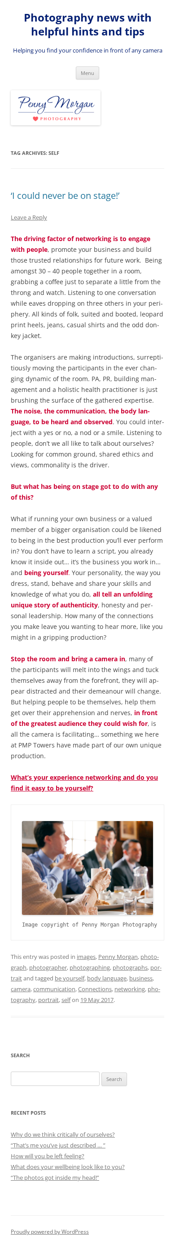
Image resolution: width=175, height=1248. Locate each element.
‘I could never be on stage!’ (65, 195)
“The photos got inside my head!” (55, 1177)
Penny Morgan (118, 957)
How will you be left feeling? (47, 1156)
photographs (130, 967)
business (141, 978)
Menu (87, 73)
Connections (95, 989)
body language (107, 978)
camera (21, 989)
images (86, 957)
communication (54, 989)
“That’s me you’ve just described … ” (58, 1145)
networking (129, 989)
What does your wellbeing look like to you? (68, 1167)
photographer (48, 967)
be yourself (69, 978)
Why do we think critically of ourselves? (63, 1134)
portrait (48, 1000)
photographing (90, 967)
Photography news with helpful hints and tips (88, 25)
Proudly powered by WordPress (50, 1231)
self (65, 1000)
